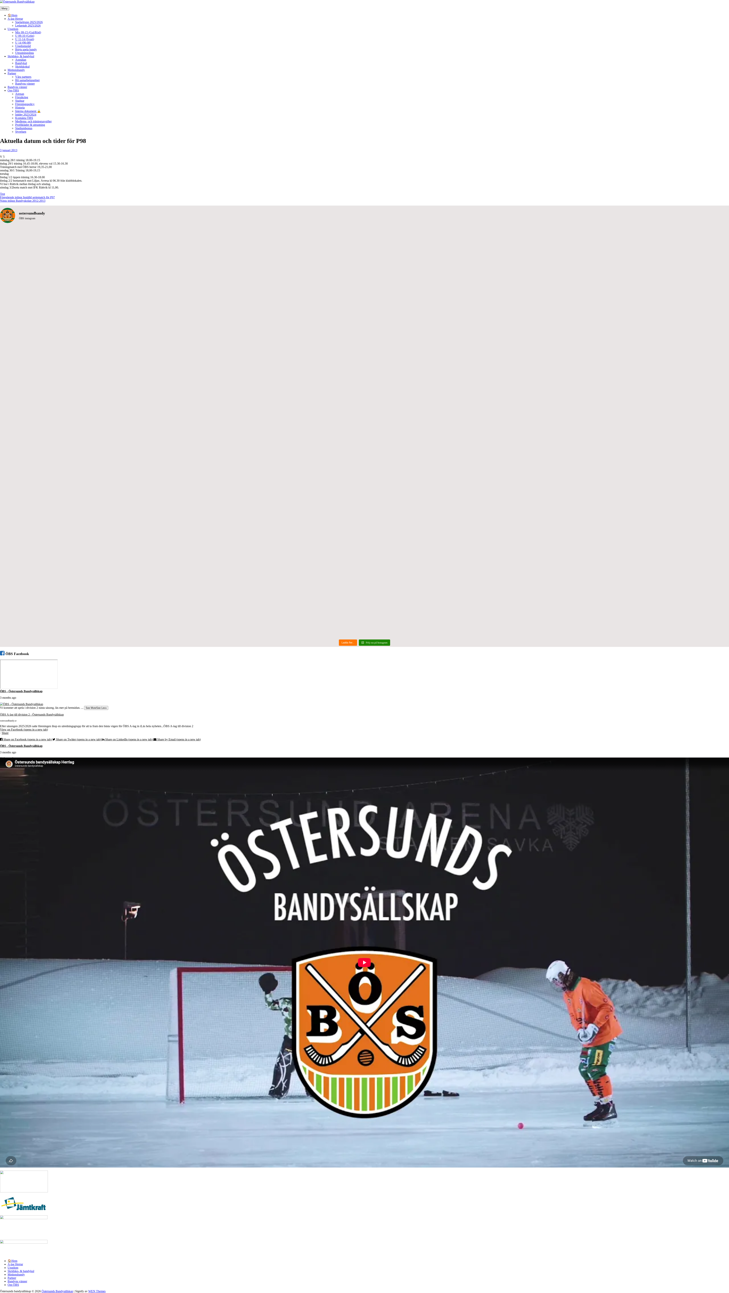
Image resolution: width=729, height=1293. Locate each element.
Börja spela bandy (26, 49)
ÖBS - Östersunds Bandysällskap (21, 691)
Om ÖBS (13, 90)
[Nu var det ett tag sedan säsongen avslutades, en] (182, 534)
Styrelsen (20, 131)
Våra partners (23, 76)
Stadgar (19, 100)
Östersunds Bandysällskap (57, 1291)
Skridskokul (22, 66)
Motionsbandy (16, 70)
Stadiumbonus (23, 128)
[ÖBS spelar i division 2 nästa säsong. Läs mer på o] (182, 229)
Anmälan (20, 59)
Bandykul (21, 63)
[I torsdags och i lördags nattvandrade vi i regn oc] (547, 329)
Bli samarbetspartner (27, 80)
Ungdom (13, 29)
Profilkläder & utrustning (30, 124)
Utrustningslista (24, 52)
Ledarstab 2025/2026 (28, 25)
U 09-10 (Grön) (24, 35)
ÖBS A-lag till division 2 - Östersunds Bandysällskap (32, 714)
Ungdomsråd (23, 46)
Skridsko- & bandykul (21, 56)
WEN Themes (97, 1291)
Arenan (19, 93)
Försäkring (21, 97)
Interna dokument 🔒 (28, 111)
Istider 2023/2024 (25, 114)
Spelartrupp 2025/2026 (29, 22)
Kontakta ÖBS (24, 118)
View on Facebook (24, 729)
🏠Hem (12, 15)
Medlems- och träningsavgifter (33, 121)
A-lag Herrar (15, 18)
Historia (20, 107)
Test (2, 194)
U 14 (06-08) (23, 42)
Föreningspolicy (25, 104)
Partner (12, 73)
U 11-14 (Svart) (24, 39)
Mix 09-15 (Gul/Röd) (28, 32)
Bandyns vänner (25, 83)
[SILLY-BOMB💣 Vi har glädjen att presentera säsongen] (547, 534)
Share (5, 733)
